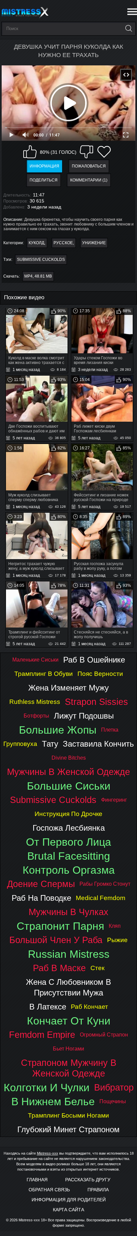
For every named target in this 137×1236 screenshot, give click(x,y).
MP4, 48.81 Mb (38, 276)
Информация (44, 166)
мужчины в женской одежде (68, 772)
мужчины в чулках (68, 912)
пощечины (112, 1101)
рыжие (117, 939)
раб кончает (89, 1006)
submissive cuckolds (41, 259)
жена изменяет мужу (68, 687)
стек (97, 967)
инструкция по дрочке (68, 813)
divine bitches (69, 758)
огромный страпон (104, 1035)
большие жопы (57, 730)
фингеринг (114, 800)
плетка (109, 730)
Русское (63, 243)
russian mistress (68, 954)
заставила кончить (98, 743)
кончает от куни (68, 1020)
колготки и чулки (46, 1087)
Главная (37, 1179)
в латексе (47, 1006)
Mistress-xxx (47, 1153)
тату (50, 743)
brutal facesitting (68, 856)
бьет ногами (68, 1049)
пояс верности (100, 673)
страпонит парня (60, 926)
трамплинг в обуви (43, 673)
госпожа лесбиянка (69, 827)
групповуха (20, 743)
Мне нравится (30, 151)
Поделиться (44, 180)
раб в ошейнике (94, 659)
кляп (115, 926)
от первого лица (68, 842)
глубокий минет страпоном (68, 1129)
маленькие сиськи (35, 660)
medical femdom (100, 897)
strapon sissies (96, 702)
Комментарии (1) (88, 180)
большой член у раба (55, 940)
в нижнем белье (53, 1101)
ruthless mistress (34, 701)
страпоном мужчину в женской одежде (68, 1068)
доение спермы (41, 884)
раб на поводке (41, 897)
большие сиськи (68, 786)
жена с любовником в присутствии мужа (68, 987)
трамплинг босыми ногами (68, 1115)
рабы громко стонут (104, 884)
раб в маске (59, 968)
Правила (98, 1189)
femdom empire (42, 1034)
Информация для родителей (69, 1199)
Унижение (94, 243)
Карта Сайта (68, 1209)
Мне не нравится (86, 151)
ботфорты (36, 716)
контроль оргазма (69, 870)
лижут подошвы (84, 715)
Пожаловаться (89, 166)
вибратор (114, 1087)
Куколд (36, 243)
